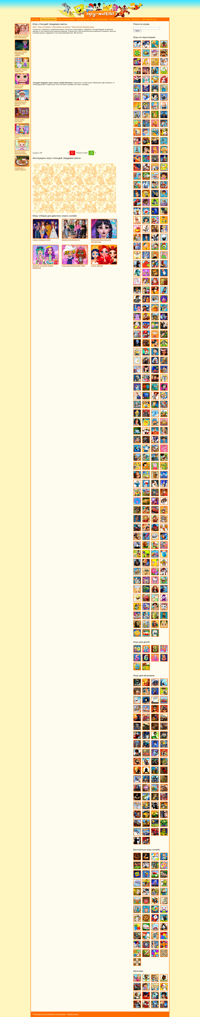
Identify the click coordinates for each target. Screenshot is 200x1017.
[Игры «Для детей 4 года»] (163, 651)
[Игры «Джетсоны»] (163, 187)
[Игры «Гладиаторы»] (163, 711)
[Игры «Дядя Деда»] (137, 222)
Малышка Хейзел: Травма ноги (21, 70)
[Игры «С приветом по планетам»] (163, 460)
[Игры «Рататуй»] (146, 442)
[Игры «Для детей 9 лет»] (137, 669)
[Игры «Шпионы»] (137, 843)
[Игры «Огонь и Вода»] (146, 389)
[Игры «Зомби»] (163, 738)
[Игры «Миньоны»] (137, 354)
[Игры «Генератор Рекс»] (155, 711)
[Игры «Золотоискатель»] (137, 894)
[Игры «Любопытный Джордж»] (146, 319)
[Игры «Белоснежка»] (155, 99)
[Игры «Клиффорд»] (146, 266)
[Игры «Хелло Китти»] (155, 583)
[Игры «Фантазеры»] (155, 556)
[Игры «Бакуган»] (137, 694)
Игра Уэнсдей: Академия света (83, 27)
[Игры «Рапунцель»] (163, 433)
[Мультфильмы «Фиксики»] (163, 1007)
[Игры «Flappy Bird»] (146, 55)
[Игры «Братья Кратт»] (137, 117)
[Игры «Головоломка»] (163, 161)
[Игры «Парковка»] (163, 773)
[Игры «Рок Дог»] (137, 460)
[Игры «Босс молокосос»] (163, 108)
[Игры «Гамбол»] (163, 143)
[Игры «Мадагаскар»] (155, 319)
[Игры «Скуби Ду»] (155, 477)
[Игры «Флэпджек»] (146, 574)
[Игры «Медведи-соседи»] (146, 345)
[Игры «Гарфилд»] (155, 152)
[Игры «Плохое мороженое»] (163, 929)
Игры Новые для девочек (61, 27)
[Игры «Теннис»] (155, 947)
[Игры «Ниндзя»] (146, 773)
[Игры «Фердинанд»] (137, 565)
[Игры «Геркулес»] (137, 161)
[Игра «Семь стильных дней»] (45, 237)
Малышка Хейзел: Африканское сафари (21, 53)
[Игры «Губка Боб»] (163, 170)
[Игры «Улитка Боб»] (146, 548)
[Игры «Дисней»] (155, 885)
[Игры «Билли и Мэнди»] (146, 108)
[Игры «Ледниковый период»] (155, 301)
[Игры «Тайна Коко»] (155, 504)
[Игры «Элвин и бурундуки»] (155, 627)
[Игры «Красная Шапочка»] (155, 284)
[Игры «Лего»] (163, 746)
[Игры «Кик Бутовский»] (137, 258)
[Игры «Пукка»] (146, 433)
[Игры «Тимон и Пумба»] (155, 521)
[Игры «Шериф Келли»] (163, 609)
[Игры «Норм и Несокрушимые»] (137, 381)
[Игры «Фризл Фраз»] (155, 574)
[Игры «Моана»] (163, 354)
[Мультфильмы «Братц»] (155, 980)
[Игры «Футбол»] (155, 825)
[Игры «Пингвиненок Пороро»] (163, 398)
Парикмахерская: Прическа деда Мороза (21, 103)
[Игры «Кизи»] (163, 249)
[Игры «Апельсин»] (155, 82)
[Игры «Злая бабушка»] (155, 231)
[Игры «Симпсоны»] (146, 477)
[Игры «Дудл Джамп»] (163, 885)
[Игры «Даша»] (163, 178)
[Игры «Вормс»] (146, 711)
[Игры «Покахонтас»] (137, 425)
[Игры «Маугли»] (163, 337)
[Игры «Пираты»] (146, 782)
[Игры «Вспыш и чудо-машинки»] (146, 143)
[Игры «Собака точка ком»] (155, 486)
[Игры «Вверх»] (146, 126)
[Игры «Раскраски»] (137, 947)
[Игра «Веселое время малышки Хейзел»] (22, 150)
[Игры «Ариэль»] (163, 82)
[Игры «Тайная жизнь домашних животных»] (163, 504)
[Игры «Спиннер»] (146, 947)
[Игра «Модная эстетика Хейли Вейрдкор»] (45, 263)
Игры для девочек (48, 19)
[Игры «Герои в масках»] (146, 161)
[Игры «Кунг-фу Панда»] (155, 293)
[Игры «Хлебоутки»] (163, 583)
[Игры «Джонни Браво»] (155, 196)
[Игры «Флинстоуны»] (137, 574)
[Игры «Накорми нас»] (163, 764)
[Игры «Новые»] (146, 921)
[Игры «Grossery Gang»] (155, 55)
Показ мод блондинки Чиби (73, 266)
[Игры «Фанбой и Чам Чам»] (146, 556)
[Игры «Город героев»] (137, 170)
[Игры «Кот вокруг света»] (137, 903)
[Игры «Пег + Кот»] (137, 398)
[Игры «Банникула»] (146, 91)
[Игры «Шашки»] (137, 964)
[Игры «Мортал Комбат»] (137, 764)
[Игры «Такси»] (146, 817)
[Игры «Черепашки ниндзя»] (163, 834)
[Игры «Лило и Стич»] (146, 310)
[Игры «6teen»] (155, 47)
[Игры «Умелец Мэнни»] (155, 548)
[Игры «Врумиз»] (163, 135)
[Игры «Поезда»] (137, 790)
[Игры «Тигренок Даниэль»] (146, 521)
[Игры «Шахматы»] (163, 956)
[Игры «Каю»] (146, 249)
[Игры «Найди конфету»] (155, 912)
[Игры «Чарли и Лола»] (155, 600)
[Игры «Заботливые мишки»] (155, 222)
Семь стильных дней (41, 240)
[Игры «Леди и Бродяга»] (146, 301)
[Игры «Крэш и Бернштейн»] (146, 293)
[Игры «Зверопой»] (137, 231)
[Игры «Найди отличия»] (163, 912)
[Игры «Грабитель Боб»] (163, 877)
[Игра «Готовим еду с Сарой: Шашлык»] (22, 166)
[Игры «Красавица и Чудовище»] (146, 284)
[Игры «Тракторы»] (137, 825)
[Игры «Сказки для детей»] (146, 669)
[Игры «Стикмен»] (155, 808)
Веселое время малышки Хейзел (21, 152)
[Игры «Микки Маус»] (155, 345)
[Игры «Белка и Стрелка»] (146, 99)
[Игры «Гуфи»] (146, 178)
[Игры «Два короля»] (137, 187)
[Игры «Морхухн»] (163, 363)
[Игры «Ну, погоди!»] (146, 381)
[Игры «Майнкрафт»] (137, 912)
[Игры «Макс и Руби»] (137, 328)
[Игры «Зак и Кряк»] (163, 222)
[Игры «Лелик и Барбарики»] (163, 301)
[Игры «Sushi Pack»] (137, 64)
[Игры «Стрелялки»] (163, 808)
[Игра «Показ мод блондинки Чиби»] (75, 263)
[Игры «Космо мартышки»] (146, 275)
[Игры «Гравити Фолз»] (146, 170)
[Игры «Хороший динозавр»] (146, 591)
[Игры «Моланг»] (137, 363)
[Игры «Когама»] (163, 894)
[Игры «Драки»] (155, 729)
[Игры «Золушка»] (163, 231)
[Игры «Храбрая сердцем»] (155, 591)
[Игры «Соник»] (163, 486)
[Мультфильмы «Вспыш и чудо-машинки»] (137, 989)
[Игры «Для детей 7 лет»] (155, 660)
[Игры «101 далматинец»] (137, 47)
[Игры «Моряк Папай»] (137, 372)
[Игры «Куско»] (163, 293)
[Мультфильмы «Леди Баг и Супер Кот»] (146, 998)
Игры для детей (82, 19)
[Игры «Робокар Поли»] (146, 451)
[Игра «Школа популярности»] (75, 237)
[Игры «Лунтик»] (137, 319)
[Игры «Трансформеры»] (146, 825)
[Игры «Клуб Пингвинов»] (155, 266)
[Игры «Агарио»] (155, 859)
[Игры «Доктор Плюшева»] (146, 205)
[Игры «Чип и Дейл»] (137, 609)
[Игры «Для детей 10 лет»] (137, 651)
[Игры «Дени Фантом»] (137, 729)
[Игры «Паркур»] (137, 782)
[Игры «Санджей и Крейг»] (146, 468)
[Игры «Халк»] (163, 825)
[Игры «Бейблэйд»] (155, 694)
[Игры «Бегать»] (163, 859)
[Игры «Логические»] (155, 903)
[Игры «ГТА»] (163, 720)
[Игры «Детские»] (146, 885)
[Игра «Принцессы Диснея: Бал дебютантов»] (22, 34)
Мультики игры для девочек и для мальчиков (50, 1014)
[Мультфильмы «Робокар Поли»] (155, 1007)
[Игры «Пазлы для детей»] (137, 929)
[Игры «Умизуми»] (163, 548)
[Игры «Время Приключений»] (155, 135)
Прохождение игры (149, 19)
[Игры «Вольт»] (137, 135)
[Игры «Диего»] (163, 196)
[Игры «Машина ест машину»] (146, 755)
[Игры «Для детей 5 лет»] (137, 660)
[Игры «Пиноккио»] (146, 407)
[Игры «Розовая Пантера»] (163, 451)
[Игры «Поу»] (163, 425)
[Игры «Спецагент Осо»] (137, 495)
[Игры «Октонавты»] (155, 389)
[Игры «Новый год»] (155, 921)
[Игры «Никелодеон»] (137, 921)
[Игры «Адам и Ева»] (155, 64)
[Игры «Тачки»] (155, 512)
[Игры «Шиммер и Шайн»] (137, 618)
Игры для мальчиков (99, 19)
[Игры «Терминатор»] (163, 817)
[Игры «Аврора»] (146, 64)
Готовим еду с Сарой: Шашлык (20, 168)
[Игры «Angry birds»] (163, 47)
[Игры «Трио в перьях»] (137, 539)
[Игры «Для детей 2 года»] (146, 651)
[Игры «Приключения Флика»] (137, 433)
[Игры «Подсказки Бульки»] (155, 416)
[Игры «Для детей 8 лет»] (163, 660)
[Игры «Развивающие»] (163, 938)
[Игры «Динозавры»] (146, 729)
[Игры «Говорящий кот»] (155, 161)
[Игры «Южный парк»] (146, 635)
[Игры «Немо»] (155, 372)
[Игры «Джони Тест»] (146, 196)
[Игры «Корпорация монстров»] (137, 275)
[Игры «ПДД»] (155, 929)
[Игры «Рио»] (137, 451)
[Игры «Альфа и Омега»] (155, 73)
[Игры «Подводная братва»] (137, 416)
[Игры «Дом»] (163, 205)
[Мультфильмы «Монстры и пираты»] (163, 998)
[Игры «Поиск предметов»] (137, 938)
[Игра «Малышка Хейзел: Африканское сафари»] (22, 50)
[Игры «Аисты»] (163, 64)
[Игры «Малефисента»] (163, 328)
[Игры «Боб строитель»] (155, 108)
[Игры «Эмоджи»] (137, 635)
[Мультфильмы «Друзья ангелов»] (155, 989)
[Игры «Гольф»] (155, 877)
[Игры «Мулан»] (146, 372)
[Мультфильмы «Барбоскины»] (146, 980)
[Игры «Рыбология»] (146, 460)
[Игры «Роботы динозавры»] (163, 790)
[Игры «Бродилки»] (155, 868)
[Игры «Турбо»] (163, 539)
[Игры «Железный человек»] (137, 738)
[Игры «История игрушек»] (146, 240)
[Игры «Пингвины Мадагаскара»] (137, 407)
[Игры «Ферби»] (163, 556)
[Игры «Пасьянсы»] (146, 929)
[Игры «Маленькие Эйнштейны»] (146, 328)
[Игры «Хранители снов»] (163, 591)
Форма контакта (72, 1014)
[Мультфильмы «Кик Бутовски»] (163, 989)
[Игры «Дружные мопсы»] (163, 214)
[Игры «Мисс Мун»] (146, 354)
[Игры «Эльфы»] (163, 627)
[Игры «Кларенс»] (163, 258)
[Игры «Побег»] (155, 782)
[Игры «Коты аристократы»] (137, 284)
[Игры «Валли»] (163, 117)
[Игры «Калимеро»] (163, 240)
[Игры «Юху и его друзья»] (155, 635)
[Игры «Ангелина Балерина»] (146, 82)
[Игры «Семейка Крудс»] (137, 477)
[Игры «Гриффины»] (155, 170)
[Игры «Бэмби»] (155, 117)
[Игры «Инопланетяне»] (137, 746)
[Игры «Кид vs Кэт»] (155, 249)
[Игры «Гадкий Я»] (155, 143)
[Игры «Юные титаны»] (146, 843)
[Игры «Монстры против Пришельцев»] (155, 363)
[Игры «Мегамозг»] (137, 345)
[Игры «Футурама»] (137, 583)
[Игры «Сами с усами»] (137, 468)
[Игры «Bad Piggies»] (137, 55)
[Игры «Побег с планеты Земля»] (163, 407)
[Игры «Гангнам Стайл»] (137, 152)
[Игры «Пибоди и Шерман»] (155, 398)
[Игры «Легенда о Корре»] (137, 301)
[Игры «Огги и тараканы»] (137, 389)
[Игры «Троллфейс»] (155, 539)
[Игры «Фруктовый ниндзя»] (146, 956)
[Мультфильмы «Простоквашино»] (146, 1007)
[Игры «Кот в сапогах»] (155, 275)
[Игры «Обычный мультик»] (163, 381)
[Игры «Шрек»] (155, 618)
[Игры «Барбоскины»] (137, 99)
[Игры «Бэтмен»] (146, 702)
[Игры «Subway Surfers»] (163, 55)
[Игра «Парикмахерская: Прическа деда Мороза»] (22, 100)
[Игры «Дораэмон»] (146, 214)
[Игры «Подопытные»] (146, 416)
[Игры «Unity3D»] (137, 685)
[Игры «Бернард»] (163, 99)
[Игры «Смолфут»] (163, 477)
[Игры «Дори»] (155, 214)
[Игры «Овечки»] (163, 921)
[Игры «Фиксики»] (146, 565)
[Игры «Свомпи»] (163, 468)
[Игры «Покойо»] (155, 425)
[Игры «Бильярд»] (137, 868)
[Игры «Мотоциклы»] (146, 764)
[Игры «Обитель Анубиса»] (155, 381)
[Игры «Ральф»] (155, 433)
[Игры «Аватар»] (146, 685)
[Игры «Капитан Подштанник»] (137, 249)
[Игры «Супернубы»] (155, 495)
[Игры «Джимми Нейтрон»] (137, 196)
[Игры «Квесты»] (155, 894)
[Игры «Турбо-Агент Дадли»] (137, 548)
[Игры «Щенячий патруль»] (163, 618)
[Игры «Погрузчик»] (163, 782)
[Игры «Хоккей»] (137, 834)
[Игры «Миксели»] (163, 345)
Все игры (35, 19)
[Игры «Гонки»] (146, 720)
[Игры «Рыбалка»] (146, 799)
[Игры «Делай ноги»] (146, 187)
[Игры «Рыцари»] (155, 799)
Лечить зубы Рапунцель (19, 86)
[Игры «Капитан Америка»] (146, 746)
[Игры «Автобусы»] (155, 685)
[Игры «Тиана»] (137, 521)
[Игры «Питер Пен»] (155, 407)
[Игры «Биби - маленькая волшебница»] (137, 108)
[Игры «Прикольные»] (146, 938)
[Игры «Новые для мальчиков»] (155, 773)
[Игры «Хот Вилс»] (146, 834)
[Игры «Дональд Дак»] (137, 214)
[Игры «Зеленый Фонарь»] (155, 738)
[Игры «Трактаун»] (155, 530)
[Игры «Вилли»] (163, 702)
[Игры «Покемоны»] (146, 425)
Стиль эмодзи (97, 266)
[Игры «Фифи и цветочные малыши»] (163, 565)
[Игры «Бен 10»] (163, 694)
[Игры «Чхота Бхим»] (155, 609)
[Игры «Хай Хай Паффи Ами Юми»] (146, 583)
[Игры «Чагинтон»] (146, 600)
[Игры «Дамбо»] (155, 178)
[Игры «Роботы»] (155, 790)
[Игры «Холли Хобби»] (137, 591)
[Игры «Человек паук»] (155, 834)
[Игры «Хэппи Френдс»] (137, 600)
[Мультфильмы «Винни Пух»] (163, 980)
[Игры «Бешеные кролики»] (137, 702)
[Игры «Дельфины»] (137, 885)
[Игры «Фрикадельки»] (163, 574)
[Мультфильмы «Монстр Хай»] (155, 998)
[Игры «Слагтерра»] (146, 808)
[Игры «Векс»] (155, 702)
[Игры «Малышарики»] (137, 337)
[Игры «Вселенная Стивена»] (137, 143)
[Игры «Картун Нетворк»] (146, 894)
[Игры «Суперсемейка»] (163, 495)
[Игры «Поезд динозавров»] (163, 416)
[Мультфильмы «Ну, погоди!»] (137, 1007)
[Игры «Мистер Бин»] (155, 354)
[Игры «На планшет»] (146, 912)
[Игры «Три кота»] (163, 530)
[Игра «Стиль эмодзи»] (104, 263)
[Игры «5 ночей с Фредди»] (137, 859)
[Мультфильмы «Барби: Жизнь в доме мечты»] (137, 980)
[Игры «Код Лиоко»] (155, 746)
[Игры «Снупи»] (146, 486)
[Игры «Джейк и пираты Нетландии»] (155, 187)
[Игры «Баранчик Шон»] (155, 91)
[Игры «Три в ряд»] (163, 947)
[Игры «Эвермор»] (137, 627)
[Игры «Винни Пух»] (155, 126)
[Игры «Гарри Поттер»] (146, 152)
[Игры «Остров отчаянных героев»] (163, 389)
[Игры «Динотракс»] (137, 205)
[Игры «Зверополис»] (146, 231)
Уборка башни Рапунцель (19, 120)
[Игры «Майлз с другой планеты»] (163, 319)
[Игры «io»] (146, 859)
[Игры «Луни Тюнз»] (163, 310)
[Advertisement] (66, 58)
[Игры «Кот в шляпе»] (163, 275)
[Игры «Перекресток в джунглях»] (146, 398)
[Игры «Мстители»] (155, 764)
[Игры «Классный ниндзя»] (137, 266)
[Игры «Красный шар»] (146, 903)
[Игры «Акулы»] (163, 685)
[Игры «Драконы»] (163, 729)
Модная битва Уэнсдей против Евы (101, 241)
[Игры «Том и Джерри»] (163, 521)
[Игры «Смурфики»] (137, 486)
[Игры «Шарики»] (155, 956)
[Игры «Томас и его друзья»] (137, 530)
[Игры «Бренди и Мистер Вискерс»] (146, 117)
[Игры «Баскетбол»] (146, 694)
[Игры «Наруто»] (137, 773)
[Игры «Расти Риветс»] (137, 442)
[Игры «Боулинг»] (146, 868)
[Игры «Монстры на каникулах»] (146, 363)
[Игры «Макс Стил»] (137, 755)
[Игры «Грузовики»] (155, 720)
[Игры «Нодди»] (163, 372)
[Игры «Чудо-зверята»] (146, 609)
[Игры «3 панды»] (146, 47)
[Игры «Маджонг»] (163, 903)
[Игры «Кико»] (146, 258)
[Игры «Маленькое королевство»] (155, 328)
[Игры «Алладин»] (146, 73)
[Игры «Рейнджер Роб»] (163, 442)
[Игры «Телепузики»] (163, 512)
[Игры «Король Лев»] (163, 266)
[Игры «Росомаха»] (137, 799)
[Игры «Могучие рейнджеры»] (163, 755)
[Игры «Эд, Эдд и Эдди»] (146, 627)
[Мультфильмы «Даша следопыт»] (146, 989)
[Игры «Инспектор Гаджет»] (137, 240)
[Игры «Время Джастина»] (146, 135)
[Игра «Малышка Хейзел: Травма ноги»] (22, 68)
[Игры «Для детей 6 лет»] (146, 660)
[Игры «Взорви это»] (163, 868)
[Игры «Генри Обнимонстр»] (163, 152)
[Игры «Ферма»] (137, 956)
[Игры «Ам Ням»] (163, 73)
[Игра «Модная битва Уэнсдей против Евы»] (104, 237)
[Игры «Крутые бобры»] (163, 284)
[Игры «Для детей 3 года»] (155, 651)
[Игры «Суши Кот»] (137, 504)
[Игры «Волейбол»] (137, 711)
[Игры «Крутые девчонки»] (137, 293)
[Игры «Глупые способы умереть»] (146, 877)
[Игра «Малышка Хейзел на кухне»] (22, 134)
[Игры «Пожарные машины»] (146, 790)
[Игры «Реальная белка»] (155, 442)
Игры (34, 27)
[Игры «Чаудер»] (163, 600)
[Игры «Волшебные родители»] (163, 126)
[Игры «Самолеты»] (137, 808)
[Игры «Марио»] (146, 337)
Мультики (136, 19)
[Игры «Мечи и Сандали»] (155, 755)
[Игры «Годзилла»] (137, 720)
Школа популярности (71, 240)
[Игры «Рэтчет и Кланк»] (155, 460)
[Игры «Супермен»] (137, 817)
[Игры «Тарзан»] (146, 512)
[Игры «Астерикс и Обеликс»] (137, 91)
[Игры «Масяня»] (155, 337)
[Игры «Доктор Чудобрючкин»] (155, 205)
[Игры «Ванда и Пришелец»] (137, 126)
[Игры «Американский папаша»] (137, 82)
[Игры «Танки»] (155, 817)
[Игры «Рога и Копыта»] (155, 451)
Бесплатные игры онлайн (120, 19)
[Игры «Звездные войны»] (146, 738)
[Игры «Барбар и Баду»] (163, 91)
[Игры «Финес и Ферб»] (155, 565)
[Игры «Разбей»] (155, 938)
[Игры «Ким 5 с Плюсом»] (155, 258)
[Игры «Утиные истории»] (137, 556)
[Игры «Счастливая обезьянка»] (146, 504)
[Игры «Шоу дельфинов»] (146, 618)
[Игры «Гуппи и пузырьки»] (137, 178)
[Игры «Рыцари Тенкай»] (163, 799)
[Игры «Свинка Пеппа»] (155, 468)
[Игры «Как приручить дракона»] (155, 240)
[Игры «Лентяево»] (137, 310)
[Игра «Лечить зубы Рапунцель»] (22, 84)
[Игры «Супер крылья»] (146, 495)
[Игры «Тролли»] (146, 539)
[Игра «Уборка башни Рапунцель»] (22, 118)
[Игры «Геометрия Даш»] (137, 877)
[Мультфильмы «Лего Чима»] (137, 998)
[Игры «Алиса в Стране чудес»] (137, 73)
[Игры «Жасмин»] (146, 222)
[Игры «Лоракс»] (155, 310)
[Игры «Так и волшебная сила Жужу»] (137, 512)
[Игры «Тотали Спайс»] (146, 530)
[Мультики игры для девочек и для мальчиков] (100, 17)
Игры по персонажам (66, 19)
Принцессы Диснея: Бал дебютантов (21, 36)
